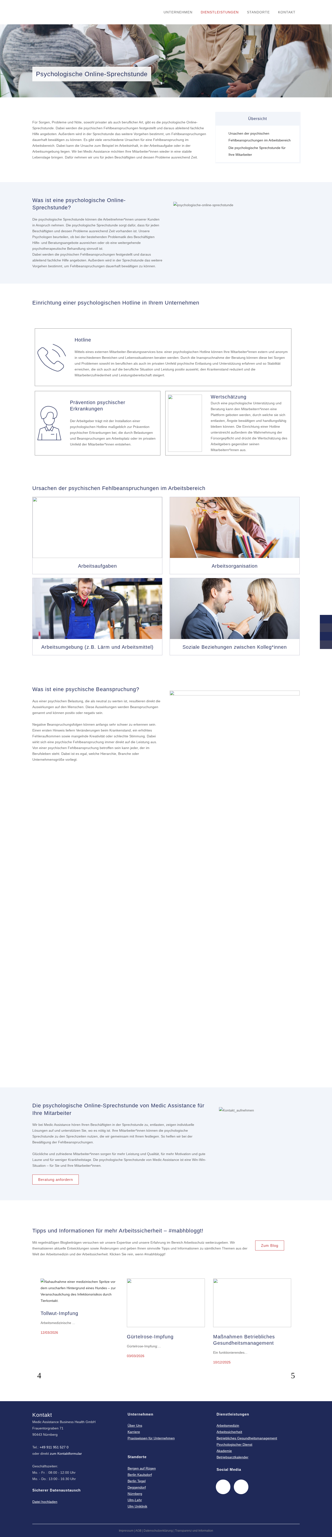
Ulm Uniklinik (137, 1506)
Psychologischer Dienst (234, 1444)
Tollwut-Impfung (59, 1313)
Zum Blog (269, 1245)
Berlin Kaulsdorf (140, 1475)
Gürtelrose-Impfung (150, 1336)
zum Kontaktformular (66, 1453)
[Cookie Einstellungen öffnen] (11, 1531)
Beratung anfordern (55, 1179)
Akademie (224, 1451)
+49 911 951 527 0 (54, 1447)
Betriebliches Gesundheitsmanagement (247, 1438)
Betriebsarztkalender (232, 1457)
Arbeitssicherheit (229, 1432)
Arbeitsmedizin (228, 1425)
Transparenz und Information (194, 1530)
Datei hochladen (44, 1502)
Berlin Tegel (137, 1481)
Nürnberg (135, 1494)
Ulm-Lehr (135, 1500)
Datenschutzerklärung (158, 1530)
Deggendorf (137, 1487)
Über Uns (135, 1425)
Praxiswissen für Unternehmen (151, 1438)
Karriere (134, 1432)
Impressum (126, 1530)
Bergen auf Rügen (142, 1468)
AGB (138, 1530)
